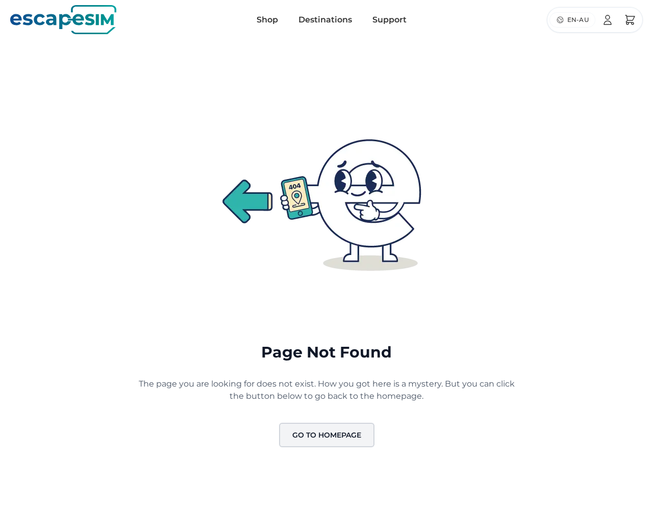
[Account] (607, 20)
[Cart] (630, 20)
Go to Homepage (326, 435)
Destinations (325, 19)
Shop (267, 19)
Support (389, 19)
